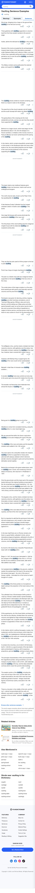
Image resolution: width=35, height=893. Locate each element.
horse (3, 768)
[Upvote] (23, 26)
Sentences (28, 18)
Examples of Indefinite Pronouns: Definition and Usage (22, 737)
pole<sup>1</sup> (6, 757)
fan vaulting (21, 762)
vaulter (3, 788)
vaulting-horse (22, 794)
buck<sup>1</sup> (24, 757)
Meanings (6, 18)
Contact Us (21, 821)
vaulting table (5, 794)
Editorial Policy (22, 827)
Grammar (4, 827)
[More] (33, 26)
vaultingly (21, 796)
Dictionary (4, 818)
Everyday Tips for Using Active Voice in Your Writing (22, 727)
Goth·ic (20, 760)
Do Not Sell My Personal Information (17, 867)
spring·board (5, 762)
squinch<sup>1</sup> (25, 754)
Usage (3, 833)
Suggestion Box (22, 836)
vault (19, 782)
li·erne (20, 765)
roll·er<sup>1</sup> (24, 768)
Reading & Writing (6, 836)
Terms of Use (22, 833)
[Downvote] (29, 26)
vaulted (20, 785)
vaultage (3, 785)
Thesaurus (4, 821)
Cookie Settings (22, 830)
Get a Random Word (17, 850)
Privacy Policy (22, 824)
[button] (25, 2)
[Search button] (30, 6)
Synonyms (17, 18)
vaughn (3, 782)
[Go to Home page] (9, 2)
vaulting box (22, 791)
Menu (31, 2)
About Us (20, 818)
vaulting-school (5, 765)
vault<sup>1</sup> (7, 754)
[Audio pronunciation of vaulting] (2, 14)
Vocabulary (5, 830)
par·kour (3, 760)
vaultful (20, 788)
